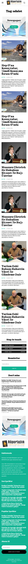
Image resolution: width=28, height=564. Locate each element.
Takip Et (23, 348)
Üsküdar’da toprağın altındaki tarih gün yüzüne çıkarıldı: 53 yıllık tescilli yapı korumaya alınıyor (14, 395)
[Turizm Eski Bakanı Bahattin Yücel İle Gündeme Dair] (14, 251)
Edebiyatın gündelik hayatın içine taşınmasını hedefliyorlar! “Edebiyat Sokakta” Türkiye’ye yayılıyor (12, 409)
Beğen (23, 345)
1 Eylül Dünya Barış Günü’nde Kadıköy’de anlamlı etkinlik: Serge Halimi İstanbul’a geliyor (14, 402)
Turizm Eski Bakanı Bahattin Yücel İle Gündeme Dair (13, 270)
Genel (4, 59)
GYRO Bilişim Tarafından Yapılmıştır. (16, 561)
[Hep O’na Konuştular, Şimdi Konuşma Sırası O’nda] (14, 50)
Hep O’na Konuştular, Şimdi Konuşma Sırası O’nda (12, 69)
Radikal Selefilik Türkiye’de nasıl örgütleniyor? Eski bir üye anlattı (11, 380)
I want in (14, 368)
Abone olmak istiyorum (14, 552)
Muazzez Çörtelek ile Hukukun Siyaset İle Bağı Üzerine (14, 171)
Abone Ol (23, 351)
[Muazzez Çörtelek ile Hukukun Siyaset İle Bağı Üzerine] (14, 152)
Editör (3, 77)
